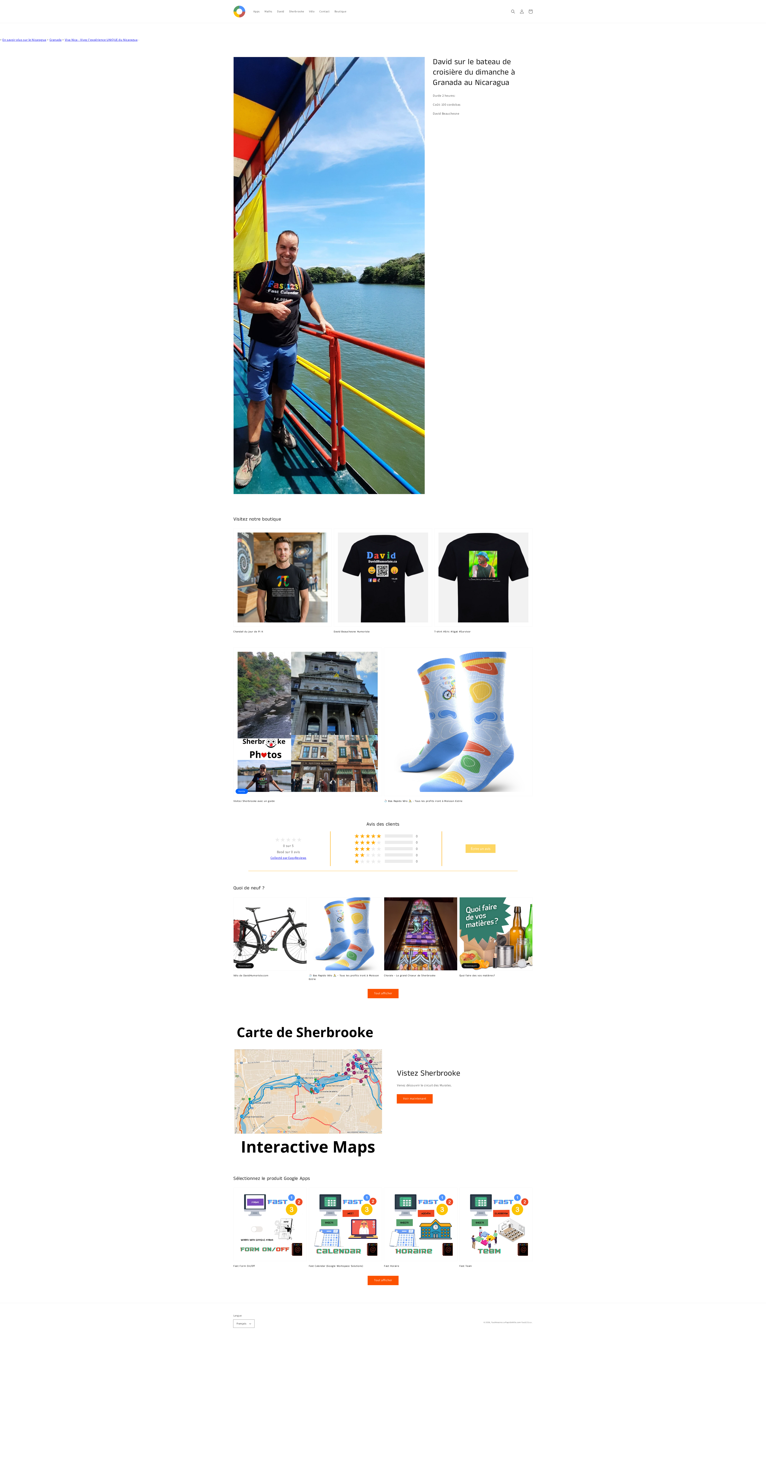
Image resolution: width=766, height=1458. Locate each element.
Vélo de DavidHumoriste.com (250, 976)
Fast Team (465, 1266)
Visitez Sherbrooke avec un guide (254, 801)
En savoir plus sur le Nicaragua (24, 40)
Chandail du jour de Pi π (248, 632)
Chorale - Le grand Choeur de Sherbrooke (409, 976)
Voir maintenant (414, 1098)
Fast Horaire (391, 1266)
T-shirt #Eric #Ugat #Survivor (452, 632)
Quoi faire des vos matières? (477, 976)
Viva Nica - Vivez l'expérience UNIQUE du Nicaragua (101, 40)
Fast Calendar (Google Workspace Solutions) (336, 1266)
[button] (513, 11)
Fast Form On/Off (244, 1266)
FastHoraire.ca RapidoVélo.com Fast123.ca (511, 1322)
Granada (55, 40)
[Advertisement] (119, 1398)
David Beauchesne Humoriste (352, 632)
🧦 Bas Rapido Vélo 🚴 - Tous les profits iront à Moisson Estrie (423, 801)
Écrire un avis (480, 848)
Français (241, 1323)
